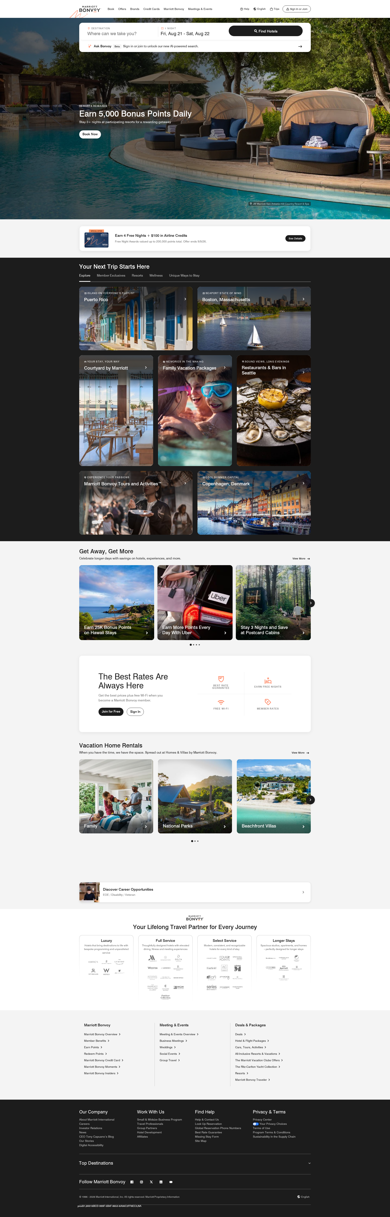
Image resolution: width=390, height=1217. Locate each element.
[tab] (84, 277)
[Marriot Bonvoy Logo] (195, 918)
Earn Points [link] (91, 1047)
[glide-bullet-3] (199, 644)
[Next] (311, 603)
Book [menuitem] (111, 9)
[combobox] (121, 32)
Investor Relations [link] (90, 1128)
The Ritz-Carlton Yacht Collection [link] (256, 1066)
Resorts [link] (240, 1073)
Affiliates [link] (142, 1136)
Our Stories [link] (86, 1140)
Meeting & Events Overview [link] (177, 1034)
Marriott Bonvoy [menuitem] (174, 9)
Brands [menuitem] (134, 9)
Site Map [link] (200, 1140)
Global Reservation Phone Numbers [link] (218, 1128)
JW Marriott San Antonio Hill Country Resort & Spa (281, 203)
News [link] (82, 1132)
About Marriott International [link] (96, 1119)
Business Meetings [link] (172, 1040)
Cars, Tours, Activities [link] (249, 1047)
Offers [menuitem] (122, 9)
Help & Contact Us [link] (207, 1119)
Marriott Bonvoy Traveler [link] (251, 1079)
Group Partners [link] (147, 1128)
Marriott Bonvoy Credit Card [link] (102, 1060)
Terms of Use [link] (261, 1128)
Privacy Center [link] (262, 1119)
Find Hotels (268, 31)
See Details (295, 238)
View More (298, 558)
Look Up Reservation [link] (208, 1123)
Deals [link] (239, 1034)
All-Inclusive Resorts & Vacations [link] (256, 1053)
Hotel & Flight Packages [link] (250, 1040)
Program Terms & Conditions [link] (271, 1132)
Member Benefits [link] (95, 1040)
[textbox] (121, 33)
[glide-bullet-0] (190, 644)
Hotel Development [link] (149, 1132)
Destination (100, 28)
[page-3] (197, 841)
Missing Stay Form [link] (207, 1136)
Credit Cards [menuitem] (151, 9)
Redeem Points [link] (94, 1053)
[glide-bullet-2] (196, 644)
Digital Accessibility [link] (91, 1145)
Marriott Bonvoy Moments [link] (100, 1066)
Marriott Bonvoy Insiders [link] (99, 1073)
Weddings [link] (166, 1047)
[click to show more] (310, 799)
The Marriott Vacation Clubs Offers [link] (257, 1060)
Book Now (90, 134)
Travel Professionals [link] (150, 1123)
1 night (170, 28)
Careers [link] (84, 1123)
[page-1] (192, 841)
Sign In (135, 712)
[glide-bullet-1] (193, 644)
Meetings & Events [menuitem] (200, 9)
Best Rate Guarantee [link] (208, 1132)
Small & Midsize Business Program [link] (159, 1119)
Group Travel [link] (168, 1060)
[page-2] (195, 841)
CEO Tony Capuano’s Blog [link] (96, 1136)
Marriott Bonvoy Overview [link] (100, 1034)
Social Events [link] (168, 1053)
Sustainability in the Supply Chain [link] (274, 1136)
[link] (244, 8)
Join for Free (111, 711)
